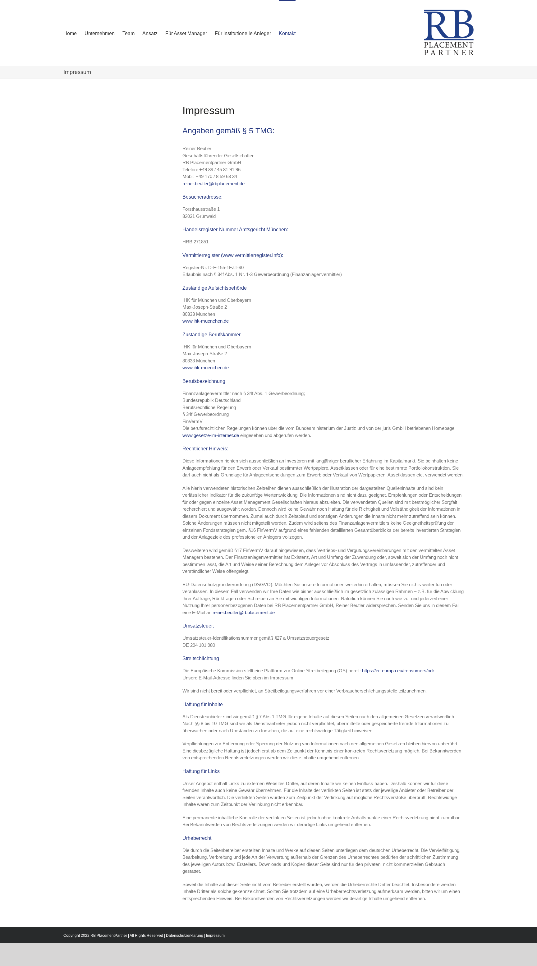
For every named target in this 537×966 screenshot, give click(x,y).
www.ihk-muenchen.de (205, 321)
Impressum (215, 935)
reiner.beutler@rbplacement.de (213, 183)
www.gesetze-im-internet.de (210, 435)
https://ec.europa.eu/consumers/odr (398, 670)
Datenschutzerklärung (184, 935)
